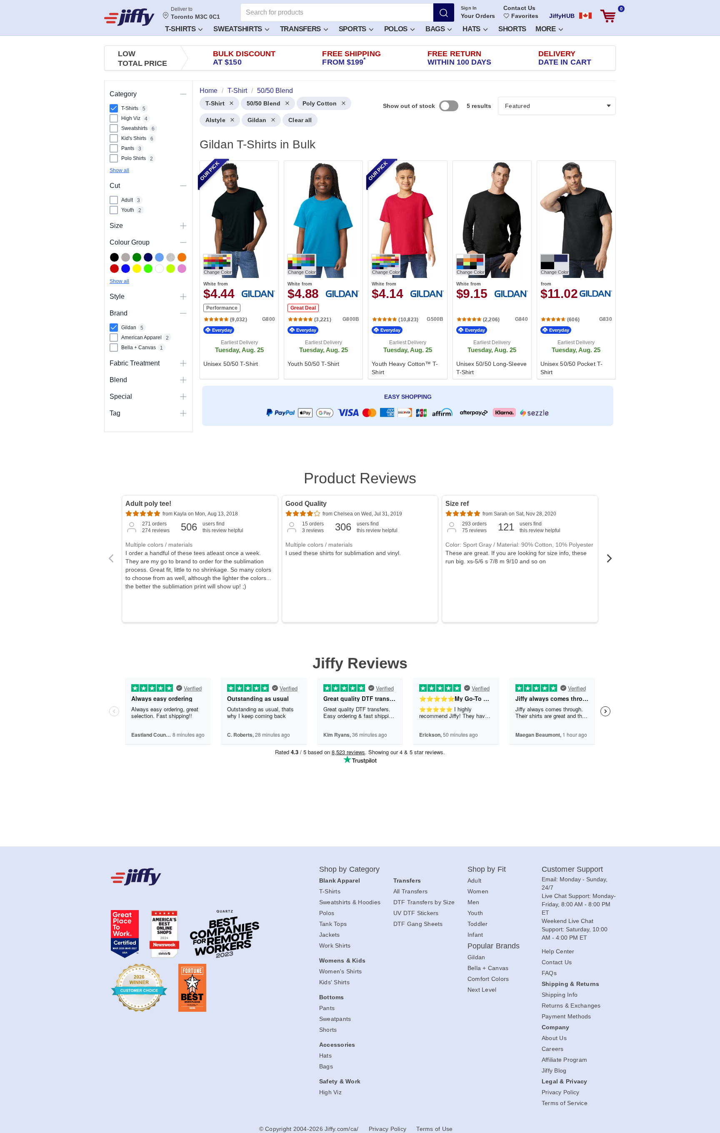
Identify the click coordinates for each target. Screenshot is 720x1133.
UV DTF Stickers (416, 913)
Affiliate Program (564, 1059)
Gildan (257, 120)
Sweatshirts (238, 29)
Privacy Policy (561, 1092)
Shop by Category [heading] (349, 869)
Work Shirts (335, 945)
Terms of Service (565, 1103)
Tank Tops (333, 923)
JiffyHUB (562, 16)
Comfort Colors (488, 978)
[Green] (137, 257)
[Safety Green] (148, 268)
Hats (472, 29)
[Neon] (170, 268)
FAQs (549, 973)
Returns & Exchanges (571, 1005)
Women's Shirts (340, 971)
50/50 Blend (263, 103)
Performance (222, 308)
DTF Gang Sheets (418, 923)
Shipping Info (560, 994)
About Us (554, 1038)
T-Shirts (181, 29)
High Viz (330, 1092)
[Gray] (125, 257)
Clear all (300, 120)
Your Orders (478, 16)
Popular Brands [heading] (494, 946)
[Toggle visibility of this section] (183, 94)
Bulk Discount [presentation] (244, 58)
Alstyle (215, 120)
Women (478, 891)
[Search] (443, 12)
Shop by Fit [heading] (487, 869)
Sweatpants (335, 1018)
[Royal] (125, 268)
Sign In (469, 7)
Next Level (482, 989)
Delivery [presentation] (564, 58)
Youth (475, 913)
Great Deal (303, 308)
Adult (474, 880)
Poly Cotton (319, 103)
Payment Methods (566, 1016)
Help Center (558, 951)
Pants (327, 1008)
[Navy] (148, 257)
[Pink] (182, 268)
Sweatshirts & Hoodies (349, 902)
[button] (183, 28)
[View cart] (608, 16)
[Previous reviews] (111, 561)
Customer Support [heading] (572, 869)
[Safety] (137, 268)
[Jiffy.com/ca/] (196, 876)
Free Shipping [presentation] (351, 58)
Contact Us (519, 8)
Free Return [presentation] (460, 58)
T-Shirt (215, 103)
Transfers (301, 29)
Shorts (512, 29)
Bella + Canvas (488, 968)
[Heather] (170, 257)
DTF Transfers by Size (424, 902)
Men (474, 902)
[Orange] (182, 257)
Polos (397, 29)
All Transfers (410, 891)
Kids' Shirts (334, 982)
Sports (353, 29)
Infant (475, 934)
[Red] (114, 268)
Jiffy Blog (554, 1070)
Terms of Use (434, 1128)
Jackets (329, 934)
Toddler (478, 923)
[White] (159, 268)
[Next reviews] (609, 561)
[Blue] (159, 257)
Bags (436, 29)
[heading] (404, 269)
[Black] (114, 257)
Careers (553, 1048)
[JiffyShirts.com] (129, 17)
